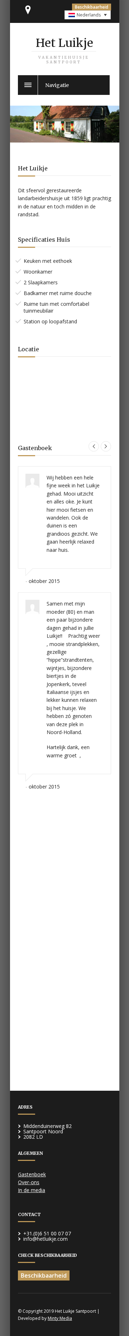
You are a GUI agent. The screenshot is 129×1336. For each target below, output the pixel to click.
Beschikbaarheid (91, 7)
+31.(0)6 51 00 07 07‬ (47, 1233)
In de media (31, 1190)
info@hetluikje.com (45, 1238)
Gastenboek (32, 1174)
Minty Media (60, 1318)
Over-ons (28, 1182)
